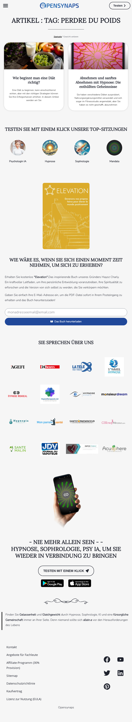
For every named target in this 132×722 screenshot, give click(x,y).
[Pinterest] (107, 687)
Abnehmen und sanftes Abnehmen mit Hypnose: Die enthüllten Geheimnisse (98, 82)
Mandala (114, 161)
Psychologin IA (17, 161)
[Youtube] (120, 660)
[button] (6, 6)
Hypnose (50, 161)
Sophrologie (82, 161)
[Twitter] (107, 673)
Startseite (58, 36)
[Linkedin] (120, 673)
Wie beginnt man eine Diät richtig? (34, 80)
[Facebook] (107, 660)
